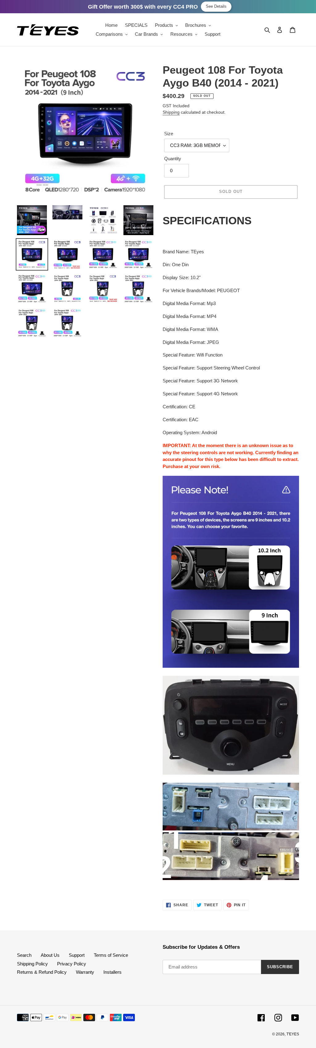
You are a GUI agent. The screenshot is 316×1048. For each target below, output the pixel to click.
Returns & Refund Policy (42, 972)
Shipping (171, 112)
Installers (112, 972)
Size (168, 133)
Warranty (85, 972)
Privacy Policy (71, 963)
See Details (216, 6)
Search (24, 955)
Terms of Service (111, 955)
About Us (50, 955)
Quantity (172, 158)
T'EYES (292, 1034)
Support (77, 955)
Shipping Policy (32, 963)
